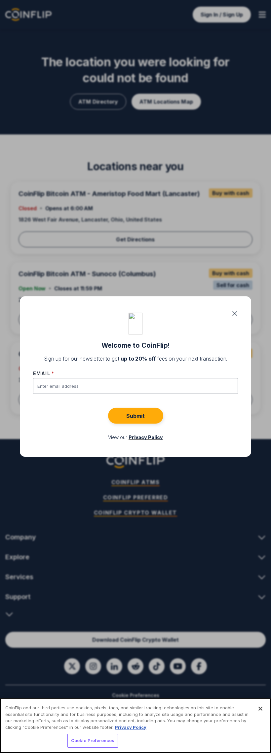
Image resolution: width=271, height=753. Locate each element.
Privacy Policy (130, 727)
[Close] (260, 708)
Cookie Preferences (92, 740)
